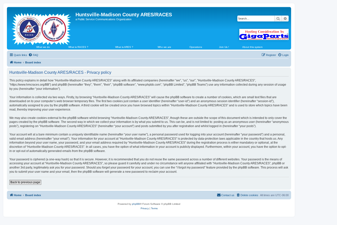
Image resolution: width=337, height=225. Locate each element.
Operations (195, 47)
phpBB (136, 204)
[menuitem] (33, 55)
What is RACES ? (78, 47)
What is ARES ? (124, 47)
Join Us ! (224, 47)
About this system (252, 47)
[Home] (41, 27)
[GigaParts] (264, 34)
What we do (43, 47)
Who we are (164, 47)
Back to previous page (25, 182)
